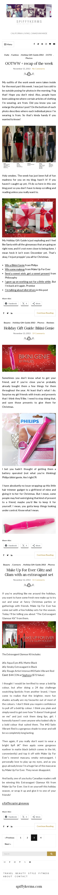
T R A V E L (8, 873)
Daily (6, 55)
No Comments (38, 68)
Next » (8, 844)
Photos (29, 58)
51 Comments (38, 580)
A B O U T (7, 876)
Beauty (7, 322)
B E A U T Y (21, 873)
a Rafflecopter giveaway (15, 803)
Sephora (26, 674)
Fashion (15, 55)
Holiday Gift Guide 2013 (32, 55)
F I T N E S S (44, 873)
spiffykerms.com (29, 886)
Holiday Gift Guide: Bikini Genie (29, 328)
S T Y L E (32, 873)
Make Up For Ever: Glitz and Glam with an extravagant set (29, 572)
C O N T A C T (21, 876)
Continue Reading (45, 313)
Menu (9, 44)
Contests (16, 564)
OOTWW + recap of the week (29, 63)
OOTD (49, 55)
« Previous (9, 837)
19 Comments (38, 333)
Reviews (50, 322)
